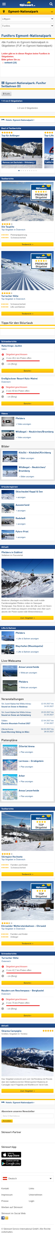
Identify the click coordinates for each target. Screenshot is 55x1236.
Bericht (27, 371)
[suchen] (51, 4)
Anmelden (7, 1121)
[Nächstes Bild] (52, 152)
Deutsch (12, 1178)
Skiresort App (8, 1147)
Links (31, 1188)
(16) (10, 63)
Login (31, 1201)
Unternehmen (35, 1195)
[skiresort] (27, 4)
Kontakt (5, 1188)
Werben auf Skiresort (12, 1207)
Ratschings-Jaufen (11, 346)
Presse (4, 1201)
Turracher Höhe (10, 958)
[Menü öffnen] (4, 4)
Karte (7, 94)
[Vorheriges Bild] (3, 152)
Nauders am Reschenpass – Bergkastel (22, 991)
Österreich (6, 382)
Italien (4, 349)
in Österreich (19, 230)
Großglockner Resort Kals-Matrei (19, 379)
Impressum (7, 1195)
